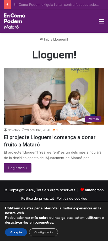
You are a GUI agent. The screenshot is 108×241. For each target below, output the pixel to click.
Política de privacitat (37, 198)
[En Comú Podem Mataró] (14, 21)
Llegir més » (18, 168)
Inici (46, 39)
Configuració (43, 232)
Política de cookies (72, 198)
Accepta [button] (16, 232)
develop (14, 130)
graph (94, 190)
